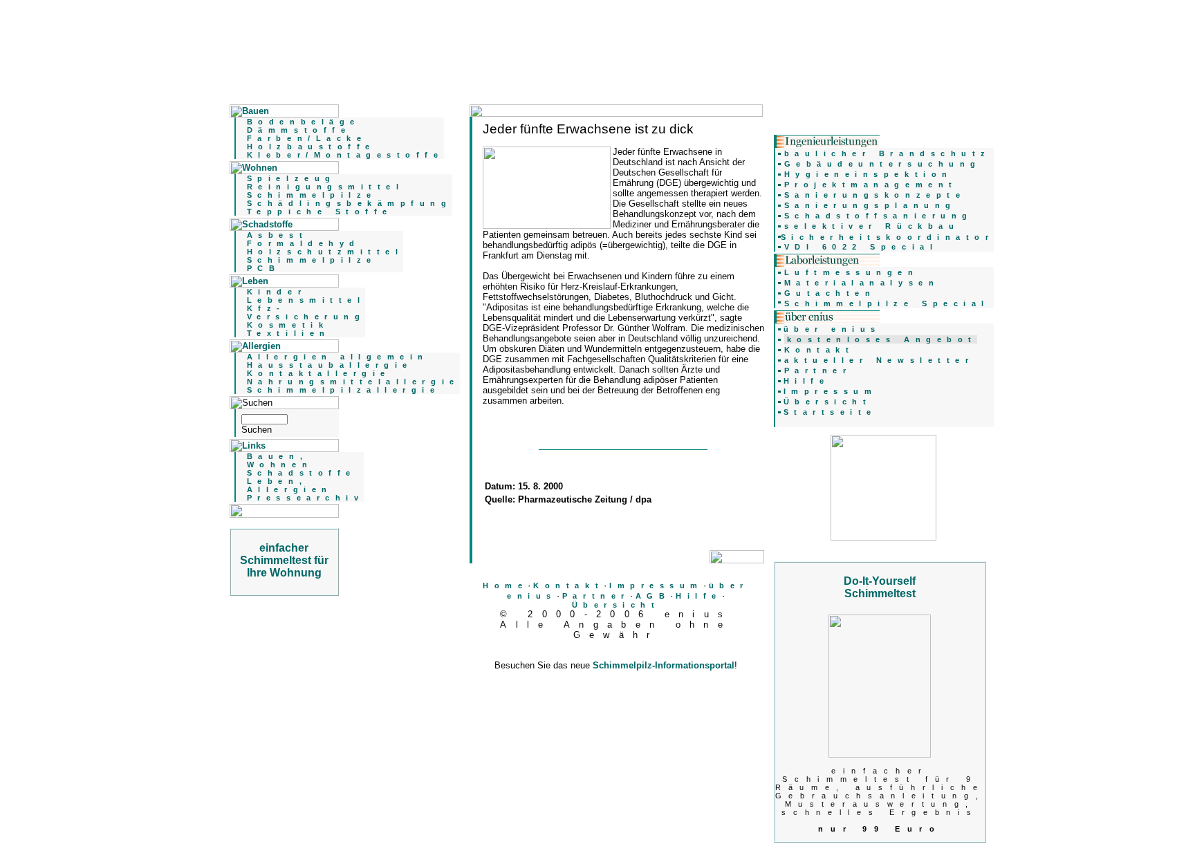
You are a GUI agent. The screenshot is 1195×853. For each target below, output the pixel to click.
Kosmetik (287, 325)
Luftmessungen (851, 272)
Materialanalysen (862, 283)
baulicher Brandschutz (887, 153)
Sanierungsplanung (870, 205)
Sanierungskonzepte (875, 195)
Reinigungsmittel (326, 186)
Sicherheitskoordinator (887, 237)
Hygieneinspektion (868, 174)
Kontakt (568, 585)
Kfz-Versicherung (306, 312)
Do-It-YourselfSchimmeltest (880, 587)
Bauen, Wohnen (280, 460)
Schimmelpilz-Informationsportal (663, 665)
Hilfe (699, 596)
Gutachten (830, 293)
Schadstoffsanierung (878, 216)
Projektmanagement (871, 184)
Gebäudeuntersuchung (882, 164)
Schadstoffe (301, 473)
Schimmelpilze (312, 195)
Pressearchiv (305, 498)
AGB (653, 596)
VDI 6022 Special (861, 247)
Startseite (830, 412)
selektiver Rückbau (872, 226)
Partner (596, 596)
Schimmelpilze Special (887, 303)
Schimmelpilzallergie (344, 390)
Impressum (656, 585)
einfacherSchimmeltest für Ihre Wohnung (284, 560)
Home (505, 585)
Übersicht (616, 605)
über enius (832, 329)
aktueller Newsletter (879, 360)
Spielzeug (291, 178)
